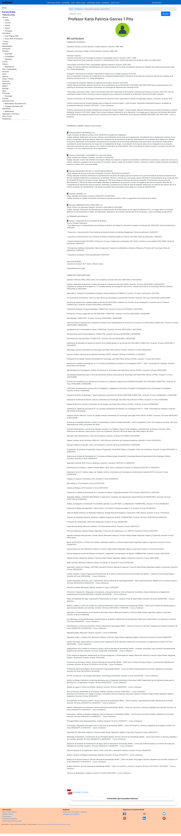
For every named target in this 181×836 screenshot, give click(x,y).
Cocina (4, 62)
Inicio (4, 8)
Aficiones (5, 72)
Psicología (6, 93)
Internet (5, 44)
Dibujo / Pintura (7, 79)
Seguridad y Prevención (10, 114)
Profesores (105, 3)
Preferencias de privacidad (11, 821)
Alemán (7, 25)
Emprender (9, 54)
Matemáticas (9, 67)
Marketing (8, 59)
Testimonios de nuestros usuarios (75, 812)
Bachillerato (6, 109)
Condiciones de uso (42, 824)
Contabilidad (9, 56)
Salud (4, 74)
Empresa (5, 51)
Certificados (6, 816)
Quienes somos (7, 814)
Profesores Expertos (9, 819)
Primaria (5, 98)
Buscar (166, 14)
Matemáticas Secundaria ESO (15, 103)
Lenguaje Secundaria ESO (14, 106)
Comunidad (66, 3)
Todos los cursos (8, 15)
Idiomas (5, 17)
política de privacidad (53, 824)
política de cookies (65, 824)
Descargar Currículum (80, 792)
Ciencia (5, 64)
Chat (73, 3)
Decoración (6, 84)
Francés (7, 23)
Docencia (5, 81)
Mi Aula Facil (156, 3)
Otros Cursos (7, 116)
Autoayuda (6, 49)
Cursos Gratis (8, 12)
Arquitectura (6, 119)
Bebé (4, 91)
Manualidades (7, 46)
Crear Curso (115, 3)
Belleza (4, 86)
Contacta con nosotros (71, 814)
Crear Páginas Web (11, 36)
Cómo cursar (80, 3)
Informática (6, 33)
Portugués (8, 31)
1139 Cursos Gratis (54, 3)
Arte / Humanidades (9, 69)
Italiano (7, 28)
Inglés (7, 20)
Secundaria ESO (8, 101)
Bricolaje (5, 88)
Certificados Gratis (93, 3)
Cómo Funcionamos (9, 812)
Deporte (5, 76)
